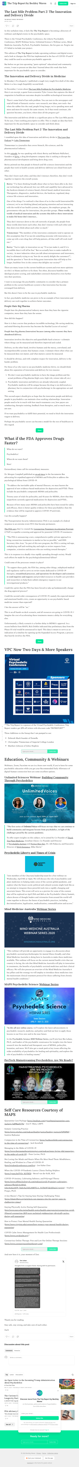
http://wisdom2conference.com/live (20, 1165)
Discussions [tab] (19, 1375)
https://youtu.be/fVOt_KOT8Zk (18, 1173)
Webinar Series (46, 909)
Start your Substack (34, 1458)
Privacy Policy (54, 1424)
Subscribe (63, 3)
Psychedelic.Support (17, 843)
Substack (30, 1463)
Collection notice (52, 1453)
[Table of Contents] (2, 733)
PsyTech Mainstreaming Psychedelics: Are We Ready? (38, 1060)
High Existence (23, 847)
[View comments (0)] (13, 26)
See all (8, 1424)
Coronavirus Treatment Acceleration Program (53, 529)
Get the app (49, 1458)
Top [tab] (7, 1375)
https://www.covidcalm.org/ (16, 1235)
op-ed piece (40, 474)
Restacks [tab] (17, 1350)
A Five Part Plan (9, 1385)
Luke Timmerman (22, 140)
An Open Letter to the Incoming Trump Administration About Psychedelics (29, 1381)
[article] (39, 1385)
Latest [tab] (12, 1375)
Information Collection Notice (38, 1424)
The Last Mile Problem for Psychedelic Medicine (50, 89)
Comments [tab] (9, 1350)
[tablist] (12, 1351)
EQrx (17, 156)
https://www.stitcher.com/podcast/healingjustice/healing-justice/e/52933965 (37, 1132)
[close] (58, 1390)
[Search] (51, 3)
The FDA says (10, 529)
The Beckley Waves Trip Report (13, 19)
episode (14, 153)
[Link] (1, 76)
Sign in (73, 3)
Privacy (39, 1453)
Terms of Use (49, 1422)
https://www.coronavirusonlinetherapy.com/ (23, 1243)
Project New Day (38, 843)
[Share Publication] (55, 3)
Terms (44, 1453)
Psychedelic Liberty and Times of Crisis (29, 852)
